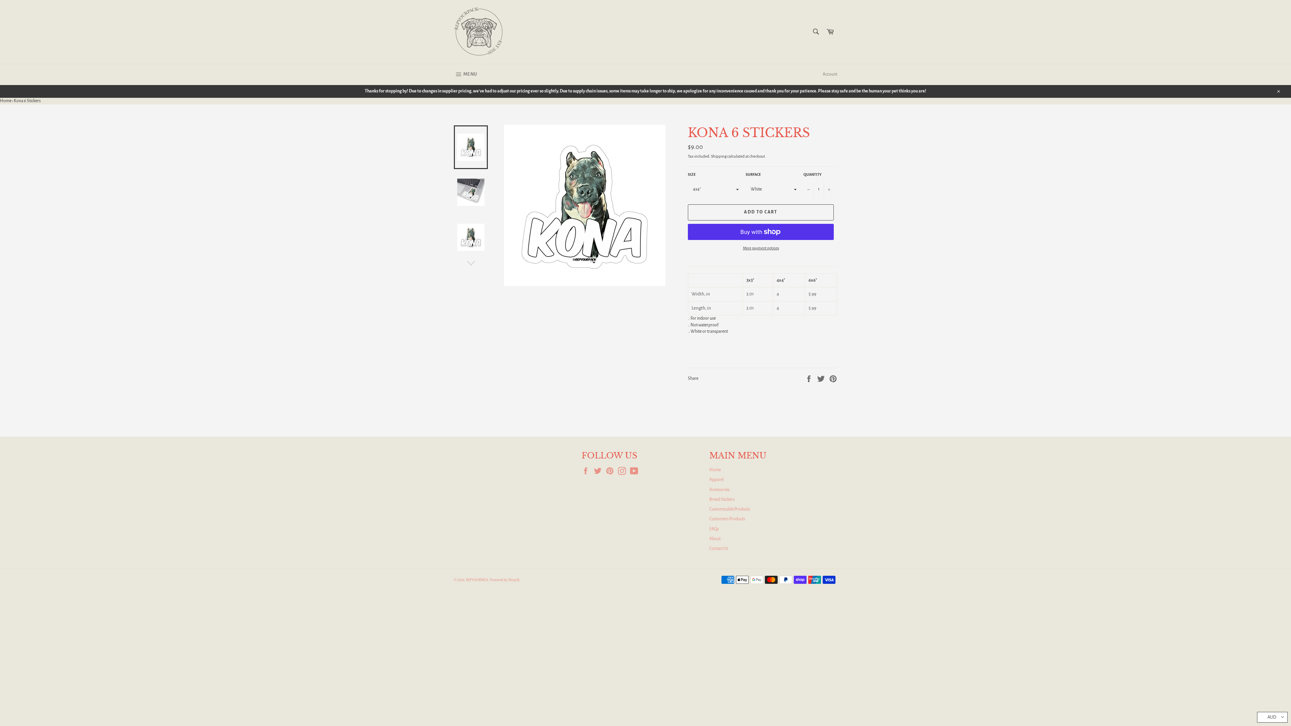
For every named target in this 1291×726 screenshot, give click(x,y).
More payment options (761, 248)
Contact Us (718, 548)
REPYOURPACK (477, 580)
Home (5, 100)
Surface (753, 174)
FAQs (714, 529)
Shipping (719, 156)
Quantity (813, 174)
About (714, 538)
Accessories (719, 489)
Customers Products (727, 519)
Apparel (716, 479)
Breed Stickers (722, 499)
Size (692, 174)
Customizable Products (729, 509)
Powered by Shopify (505, 580)
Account (830, 74)
